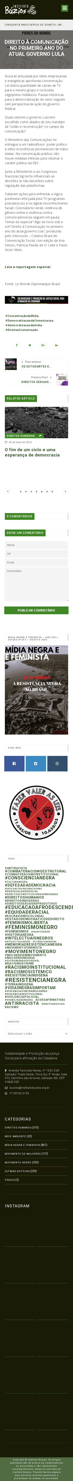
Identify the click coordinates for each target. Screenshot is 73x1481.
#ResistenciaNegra (35, 980)
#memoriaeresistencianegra (33, 944)
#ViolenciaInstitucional (24, 994)
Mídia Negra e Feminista (22, 1145)
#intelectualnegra (17, 941)
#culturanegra (16, 882)
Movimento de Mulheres (23, 1153)
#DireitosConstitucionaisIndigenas (31, 894)
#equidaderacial (27, 912)
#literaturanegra (45, 941)
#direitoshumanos (24, 897)
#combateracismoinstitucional (32, 874)
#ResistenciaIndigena (26, 975)
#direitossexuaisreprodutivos (31, 903)
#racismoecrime (19, 963)
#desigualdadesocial (21, 891)
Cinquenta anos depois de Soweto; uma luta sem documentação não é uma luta (35, 24)
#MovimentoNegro (30, 951)
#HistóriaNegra (19, 935)
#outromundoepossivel (22, 960)
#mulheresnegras (20, 957)
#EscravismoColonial (25, 916)
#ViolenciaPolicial (22, 997)
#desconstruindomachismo (23, 889)
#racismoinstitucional (35, 967)
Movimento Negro (18, 1162)
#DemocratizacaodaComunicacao (29, 320)
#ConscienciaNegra (30, 878)
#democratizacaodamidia (23, 325)
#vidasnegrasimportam (30, 988)
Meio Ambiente (15, 1136)
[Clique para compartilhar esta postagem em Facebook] (16, 345)
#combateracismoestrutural (36, 871)
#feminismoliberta (26, 922)
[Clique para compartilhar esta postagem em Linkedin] (56, 345)
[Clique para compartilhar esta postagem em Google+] (43, 345)
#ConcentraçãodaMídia (22, 315)
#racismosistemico (28, 971)
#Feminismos (17, 931)
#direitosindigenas (22, 900)
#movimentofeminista (23, 947)
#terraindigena (19, 984)
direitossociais (53, 1004)
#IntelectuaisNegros (29, 938)
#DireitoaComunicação (21, 329)
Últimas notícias (17, 1171)
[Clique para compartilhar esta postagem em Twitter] (29, 345)
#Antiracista (16, 868)
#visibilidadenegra (19, 1000)
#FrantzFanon (40, 932)
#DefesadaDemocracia (30, 885)
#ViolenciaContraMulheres (26, 991)
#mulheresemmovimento (25, 955)
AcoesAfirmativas (50, 999)
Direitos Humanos (18, 1127)
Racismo (12, 1007)
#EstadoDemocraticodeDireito (34, 919)
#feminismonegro (31, 927)
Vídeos (10, 1180)
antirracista (22, 1003)
